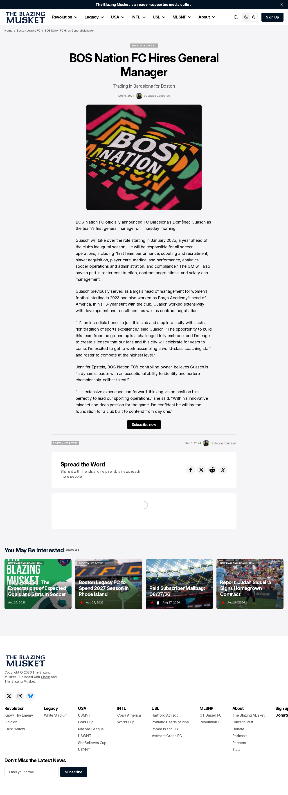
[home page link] (24, 17)
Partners (239, 742)
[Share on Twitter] (201, 469)
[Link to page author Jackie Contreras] (139, 96)
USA (115, 17)
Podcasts (239, 735)
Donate (238, 729)
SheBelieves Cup (92, 742)
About (204, 17)
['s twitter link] (9, 696)
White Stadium (56, 715)
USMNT (84, 715)
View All (72, 550)
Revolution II (209, 722)
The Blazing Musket (19, 681)
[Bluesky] (30, 696)
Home (8, 30)
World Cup (126, 722)
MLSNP (179, 17)
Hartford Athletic (165, 715)
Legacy (92, 17)
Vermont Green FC (167, 735)
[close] (281, 4)
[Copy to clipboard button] (222, 469)
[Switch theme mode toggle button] (250, 17)
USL (156, 17)
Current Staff (242, 722)
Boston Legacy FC (28, 30)
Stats (236, 749)
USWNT (84, 735)
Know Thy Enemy (18, 715)
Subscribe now (144, 424)
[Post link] (38, 584)
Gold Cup (85, 722)
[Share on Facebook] (190, 469)
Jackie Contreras (159, 95)
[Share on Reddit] (212, 469)
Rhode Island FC (165, 729)
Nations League (91, 729)
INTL (136, 17)
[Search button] (236, 17)
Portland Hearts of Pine (170, 722)
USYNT (84, 749)
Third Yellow (14, 729)
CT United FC (210, 715)
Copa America (129, 715)
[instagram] (19, 696)
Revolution (62, 17)
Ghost (45, 677)
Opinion (10, 722)
